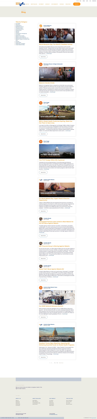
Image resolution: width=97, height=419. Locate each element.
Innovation (18, 34)
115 (54, 362)
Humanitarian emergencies (21, 33)
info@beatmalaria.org (53, 414)
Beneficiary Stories (20, 26)
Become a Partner (69, 404)
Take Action (68, 4)
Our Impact (41, 4)
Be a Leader (68, 402)
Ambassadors (19, 25)
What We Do (18, 402)
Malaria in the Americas (21, 36)
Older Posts (61, 362)
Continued (49, 53)
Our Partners (18, 405)
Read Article (43, 56)
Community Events (20, 29)
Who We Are (18, 401)
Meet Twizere (51, 405)
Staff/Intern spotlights (20, 43)
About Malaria (34, 4)
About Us (27, 4)
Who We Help (18, 404)
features (17, 31)
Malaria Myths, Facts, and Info (22, 38)
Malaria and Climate (20, 35)
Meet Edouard (51, 404)
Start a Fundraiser (69, 400)
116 (57, 362)
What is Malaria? (35, 401)
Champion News (19, 27)
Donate (77, 4)
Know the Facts (35, 404)
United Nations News (20, 44)
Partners (17, 41)
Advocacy (47, 4)
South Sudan (18, 42)
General (17, 32)
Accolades (18, 23)
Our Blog (62, 4)
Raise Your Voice (69, 401)
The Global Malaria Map (36, 402)
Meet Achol (51, 401)
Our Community (54, 4)
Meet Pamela (51, 402)
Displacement (18, 30)
